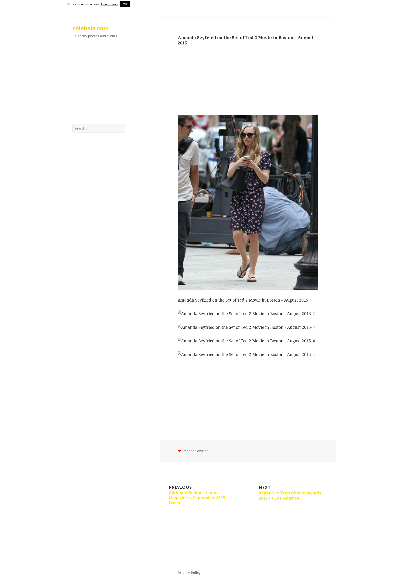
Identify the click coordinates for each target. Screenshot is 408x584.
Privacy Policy (189, 572)
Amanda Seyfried (194, 451)
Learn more (109, 4)
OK (125, 4)
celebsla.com (90, 28)
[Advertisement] (99, 85)
